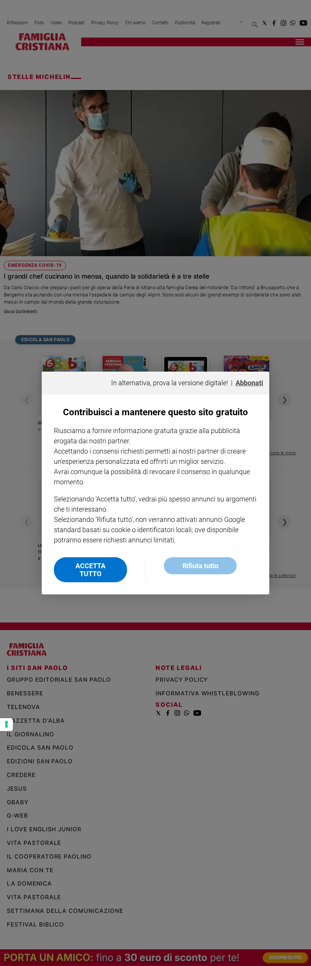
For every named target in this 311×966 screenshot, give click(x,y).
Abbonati (249, 383)
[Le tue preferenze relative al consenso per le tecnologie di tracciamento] (6, 724)
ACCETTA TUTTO (90, 570)
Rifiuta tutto (200, 566)
